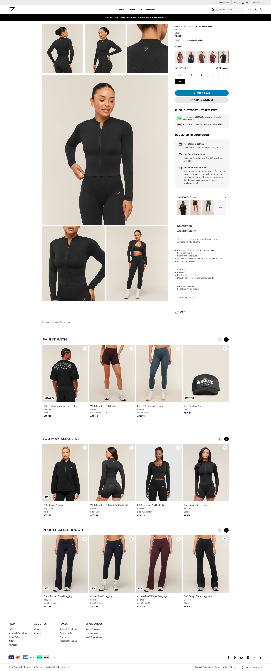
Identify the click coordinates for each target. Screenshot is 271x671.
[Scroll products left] (219, 339)
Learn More (187, 119)
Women (119, 9)
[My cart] (261, 9)
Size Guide (224, 68)
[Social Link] (228, 657)
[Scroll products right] (226, 339)
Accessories (148, 9)
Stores (233, 667)
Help (236, 2)
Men (132, 9)
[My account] (255, 10)
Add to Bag (203, 93)
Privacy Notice (221, 667)
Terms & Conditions (204, 667)
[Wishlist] (249, 10)
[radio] (180, 57)
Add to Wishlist (203, 100)
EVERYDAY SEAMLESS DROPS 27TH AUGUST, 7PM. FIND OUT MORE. (135, 18)
